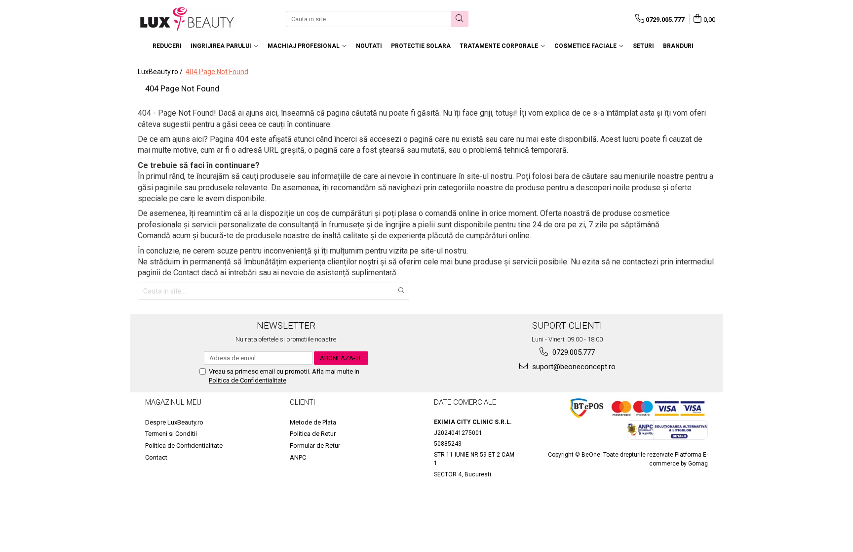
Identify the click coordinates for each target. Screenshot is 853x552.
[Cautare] (459, 19)
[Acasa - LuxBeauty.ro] (187, 19)
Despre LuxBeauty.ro (174, 422)
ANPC (298, 457)
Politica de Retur (313, 433)
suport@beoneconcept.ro (573, 366)
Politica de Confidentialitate (247, 380)
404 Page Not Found (217, 72)
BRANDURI (678, 45)
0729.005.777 (572, 352)
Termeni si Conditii (171, 433)
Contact (156, 457)
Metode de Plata (313, 422)
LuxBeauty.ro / (161, 72)
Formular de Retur (315, 445)
